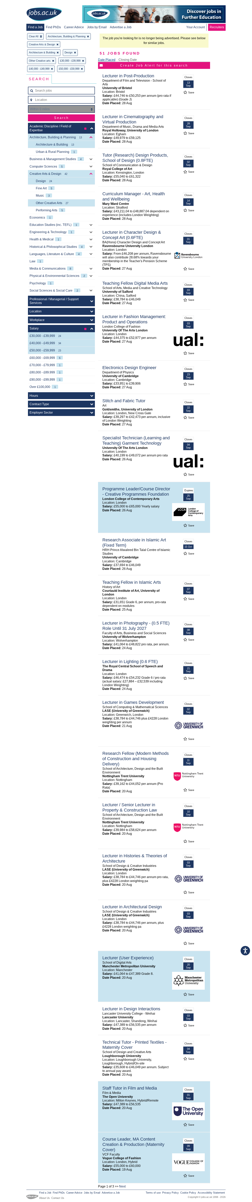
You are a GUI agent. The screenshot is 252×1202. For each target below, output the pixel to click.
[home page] (44, 14)
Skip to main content (16, 3)
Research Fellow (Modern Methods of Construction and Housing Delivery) (135, 758)
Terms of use (153, 1192)
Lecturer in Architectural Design (132, 906)
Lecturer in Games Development (133, 702)
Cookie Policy (188, 1192)
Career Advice (74, 27)
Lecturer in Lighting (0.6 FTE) (130, 661)
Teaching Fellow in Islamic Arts (131, 582)
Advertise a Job (121, 27)
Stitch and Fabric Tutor (123, 400)
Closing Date (128, 59)
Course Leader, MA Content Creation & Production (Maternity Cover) (133, 1144)
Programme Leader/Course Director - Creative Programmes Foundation (136, 491)
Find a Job (35, 27)
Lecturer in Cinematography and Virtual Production (132, 119)
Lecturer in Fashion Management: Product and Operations (134, 319)
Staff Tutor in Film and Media (129, 1088)
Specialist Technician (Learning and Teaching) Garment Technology (136, 440)
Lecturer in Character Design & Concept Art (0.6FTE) (131, 235)
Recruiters (217, 27)
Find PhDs (53, 27)
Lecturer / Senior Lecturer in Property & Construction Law (129, 807)
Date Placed (106, 59)
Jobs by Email (97, 27)
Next (122, 1186)
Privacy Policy (170, 1192)
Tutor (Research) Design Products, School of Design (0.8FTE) (135, 158)
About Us (44, 1198)
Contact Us (57, 1198)
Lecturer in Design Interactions (131, 1008)
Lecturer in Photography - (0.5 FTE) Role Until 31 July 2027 (136, 626)
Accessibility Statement (211, 1192)
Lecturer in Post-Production (128, 75)
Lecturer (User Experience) (128, 957)
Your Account (195, 27)
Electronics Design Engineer (129, 367)
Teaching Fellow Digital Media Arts (135, 283)
